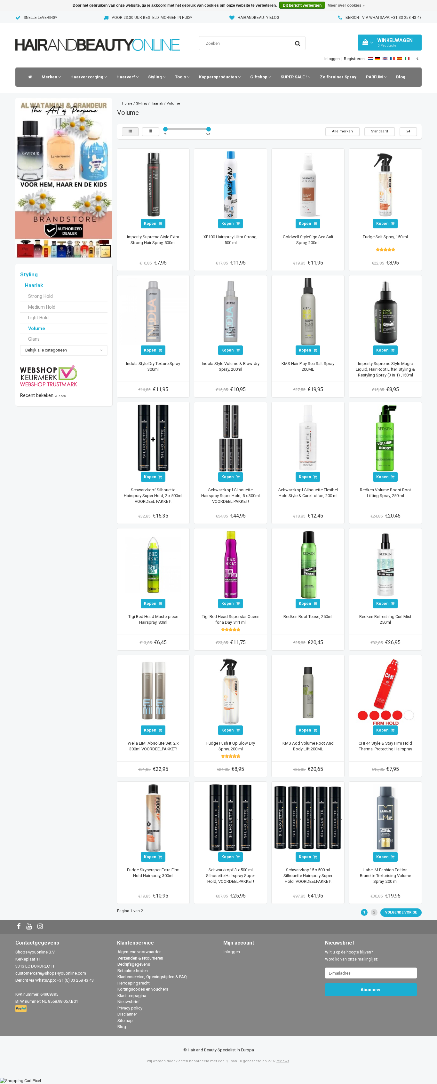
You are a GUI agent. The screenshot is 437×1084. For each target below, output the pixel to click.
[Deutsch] (377, 58)
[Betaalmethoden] (21, 1009)
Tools (181, 77)
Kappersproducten (218, 77)
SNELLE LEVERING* (40, 17)
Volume (36, 328)
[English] (385, 58)
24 (408, 131)
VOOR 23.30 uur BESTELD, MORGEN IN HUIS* (152, 17)
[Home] (28, 77)
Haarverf (126, 77)
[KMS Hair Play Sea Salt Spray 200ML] (308, 311)
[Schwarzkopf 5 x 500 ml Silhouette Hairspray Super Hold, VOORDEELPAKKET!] (308, 817)
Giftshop (259, 77)
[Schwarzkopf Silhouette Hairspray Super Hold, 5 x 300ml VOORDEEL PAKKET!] (231, 437)
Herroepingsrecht (133, 983)
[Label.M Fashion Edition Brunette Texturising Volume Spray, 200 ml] (385, 817)
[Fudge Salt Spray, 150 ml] (385, 184)
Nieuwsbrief (128, 1001)
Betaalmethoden (132, 970)
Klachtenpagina (131, 995)
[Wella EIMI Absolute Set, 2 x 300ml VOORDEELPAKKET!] (153, 691)
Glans (34, 339)
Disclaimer (127, 1014)
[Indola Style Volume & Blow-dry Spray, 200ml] (231, 311)
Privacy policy (129, 1008)
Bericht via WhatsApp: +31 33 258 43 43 (384, 17)
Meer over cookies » (346, 5)
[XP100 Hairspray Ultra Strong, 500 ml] (231, 184)
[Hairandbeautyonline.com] (97, 36)
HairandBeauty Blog (258, 17)
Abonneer (371, 989)
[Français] (392, 58)
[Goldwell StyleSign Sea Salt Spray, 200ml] (308, 184)
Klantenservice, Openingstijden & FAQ (152, 976)
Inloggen (332, 59)
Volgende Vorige (401, 912)
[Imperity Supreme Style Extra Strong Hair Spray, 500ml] (153, 184)
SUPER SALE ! (294, 77)
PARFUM (375, 77)
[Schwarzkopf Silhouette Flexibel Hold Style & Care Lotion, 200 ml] (308, 437)
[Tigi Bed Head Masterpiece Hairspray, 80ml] (153, 564)
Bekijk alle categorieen (46, 350)
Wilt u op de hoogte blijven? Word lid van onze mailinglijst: (351, 955)
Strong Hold (40, 296)
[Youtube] (29, 926)
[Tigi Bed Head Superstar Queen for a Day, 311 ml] (231, 564)
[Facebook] (19, 926)
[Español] (399, 58)
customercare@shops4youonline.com (50, 973)
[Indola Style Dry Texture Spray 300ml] (153, 311)
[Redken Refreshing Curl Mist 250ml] (385, 564)
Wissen (60, 396)
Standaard (379, 131)
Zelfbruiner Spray (338, 77)
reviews (282, 1061)
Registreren (354, 59)
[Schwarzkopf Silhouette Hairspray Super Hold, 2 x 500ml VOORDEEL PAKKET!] (153, 437)
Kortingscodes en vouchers (142, 989)
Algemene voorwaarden (139, 951)
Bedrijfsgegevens (133, 964)
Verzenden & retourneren (140, 958)
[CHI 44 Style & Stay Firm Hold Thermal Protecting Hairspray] (385, 691)
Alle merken (342, 131)
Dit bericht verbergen (302, 5)
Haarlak (34, 286)
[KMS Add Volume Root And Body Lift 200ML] (308, 691)
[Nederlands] (370, 58)
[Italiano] (407, 58)
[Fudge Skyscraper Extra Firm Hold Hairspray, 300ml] (153, 817)
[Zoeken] (298, 43)
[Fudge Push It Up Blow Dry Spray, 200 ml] (231, 691)
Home (127, 103)
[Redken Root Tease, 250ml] (308, 564)
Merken (50, 77)
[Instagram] (40, 926)
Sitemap (125, 1020)
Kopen (150, 223)
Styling (155, 77)
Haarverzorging (87, 77)
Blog (400, 77)
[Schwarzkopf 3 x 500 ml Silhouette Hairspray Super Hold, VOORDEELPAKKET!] (231, 817)
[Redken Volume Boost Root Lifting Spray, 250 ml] (385, 437)
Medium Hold (41, 307)
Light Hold (38, 317)
